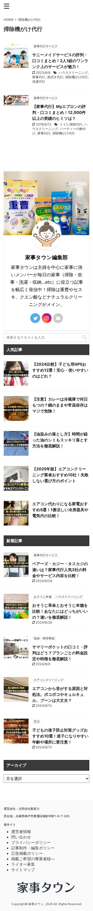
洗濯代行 (38, 81)
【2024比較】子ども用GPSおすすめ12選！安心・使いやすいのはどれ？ (60, 370)
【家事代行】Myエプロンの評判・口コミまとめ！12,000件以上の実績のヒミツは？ (59, 112)
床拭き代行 (55, 77)
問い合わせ (21, 837)
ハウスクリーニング (73, 73)
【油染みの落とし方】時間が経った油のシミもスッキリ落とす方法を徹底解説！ (60, 439)
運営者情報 (21, 831)
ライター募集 (23, 864)
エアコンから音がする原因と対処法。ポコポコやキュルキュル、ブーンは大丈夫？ (60, 694)
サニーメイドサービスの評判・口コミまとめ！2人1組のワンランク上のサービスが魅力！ (60, 60)
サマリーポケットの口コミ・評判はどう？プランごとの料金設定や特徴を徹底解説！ (60, 652)
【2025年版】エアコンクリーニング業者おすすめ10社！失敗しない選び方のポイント (60, 474)
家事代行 (38, 77)
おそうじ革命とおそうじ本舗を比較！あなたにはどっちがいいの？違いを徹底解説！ (60, 611)
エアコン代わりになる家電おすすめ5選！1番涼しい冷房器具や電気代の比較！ (60, 509)
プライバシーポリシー (31, 842)
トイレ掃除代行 (71, 124)
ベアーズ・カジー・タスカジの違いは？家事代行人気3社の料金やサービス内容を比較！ (60, 569)
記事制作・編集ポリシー (33, 847)
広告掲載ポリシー (27, 853)
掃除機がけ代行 (76, 77)
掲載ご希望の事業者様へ (33, 858)
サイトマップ (23, 869)
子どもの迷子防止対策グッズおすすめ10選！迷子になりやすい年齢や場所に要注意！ (60, 736)
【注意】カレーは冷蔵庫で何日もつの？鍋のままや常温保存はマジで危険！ (60, 405)
